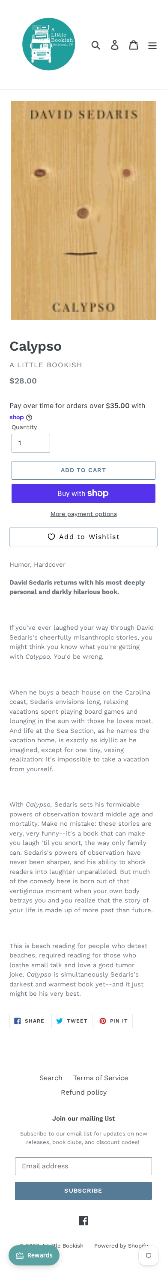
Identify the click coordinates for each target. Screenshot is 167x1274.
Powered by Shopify (121, 1245)
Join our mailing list (83, 1118)
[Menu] (152, 45)
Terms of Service (100, 1078)
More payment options (84, 513)
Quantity (24, 427)
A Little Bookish (63, 1245)
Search (51, 1078)
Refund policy (84, 1092)
